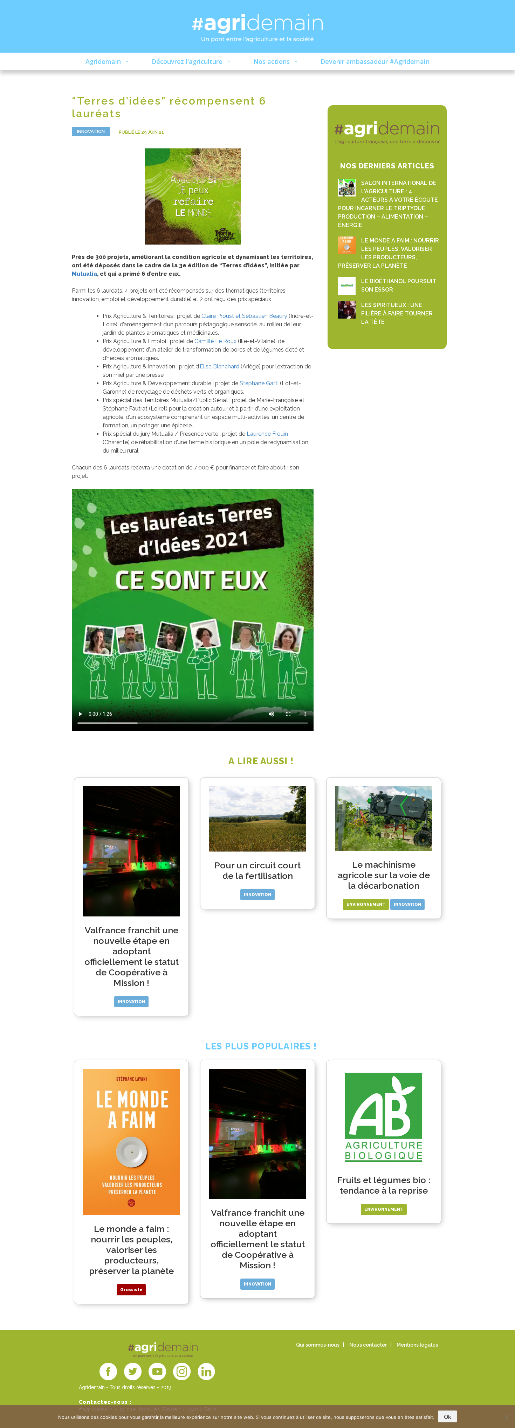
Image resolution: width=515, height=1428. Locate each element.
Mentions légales (417, 1345)
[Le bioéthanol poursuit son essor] (347, 286)
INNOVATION (91, 131)
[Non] (506, 1416)
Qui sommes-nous (317, 1345)
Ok (447, 1417)
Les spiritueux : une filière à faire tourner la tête (397, 313)
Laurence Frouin (267, 434)
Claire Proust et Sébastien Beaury (245, 316)
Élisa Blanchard (219, 366)
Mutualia (84, 274)
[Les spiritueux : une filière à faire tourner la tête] (347, 310)
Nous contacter (368, 1345)
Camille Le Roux (216, 341)
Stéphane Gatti (260, 383)
